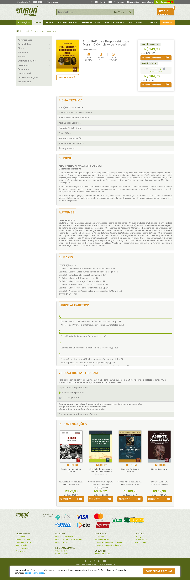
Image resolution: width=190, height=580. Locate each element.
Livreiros (152, 22)
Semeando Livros (102, 539)
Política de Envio (62, 542)
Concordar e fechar (158, 571)
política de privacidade (34, 573)
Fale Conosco (21, 551)
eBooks (49, 22)
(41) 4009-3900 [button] (29, 2)
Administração (25, 40)
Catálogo (138, 537)
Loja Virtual (119, 12)
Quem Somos (21, 537)
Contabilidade (25, 44)
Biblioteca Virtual (65, 548)
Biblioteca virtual (67, 22)
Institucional (136, 22)
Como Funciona (61, 554)
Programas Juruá (91, 22)
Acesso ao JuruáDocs (104, 554)
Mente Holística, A (159, 469)
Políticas (60, 534)
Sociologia (23, 69)
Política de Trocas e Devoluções (68, 539)
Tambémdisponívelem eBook (68, 465)
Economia (23, 52)
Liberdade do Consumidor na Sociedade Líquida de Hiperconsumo (100, 471)
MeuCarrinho (163, 12)
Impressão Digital (23, 539)
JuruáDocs (101, 551)
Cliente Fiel (99, 537)
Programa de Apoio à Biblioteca (108, 545)
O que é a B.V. (61, 551)
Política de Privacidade (64, 537)
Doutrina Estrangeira (28, 77)
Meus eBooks (147, 2)
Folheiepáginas (76, 465)
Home (18, 31)
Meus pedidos (133, 2)
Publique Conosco (114, 22)
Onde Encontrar (22, 548)
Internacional (24, 73)
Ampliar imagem (66, 77)
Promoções (24, 22)
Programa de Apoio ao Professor (108, 542)
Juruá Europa (161, 2)
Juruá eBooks (21, 545)
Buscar (131, 12)
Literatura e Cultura (27, 61)
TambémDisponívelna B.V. (72, 465)
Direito (21, 48)
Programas (101, 534)
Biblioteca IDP (25, 82)
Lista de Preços (141, 539)
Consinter (167, 22)
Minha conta (119, 2)
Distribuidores (140, 542)
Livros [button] (37, 22)
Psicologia (23, 65)
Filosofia (22, 57)
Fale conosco (52, 2)
